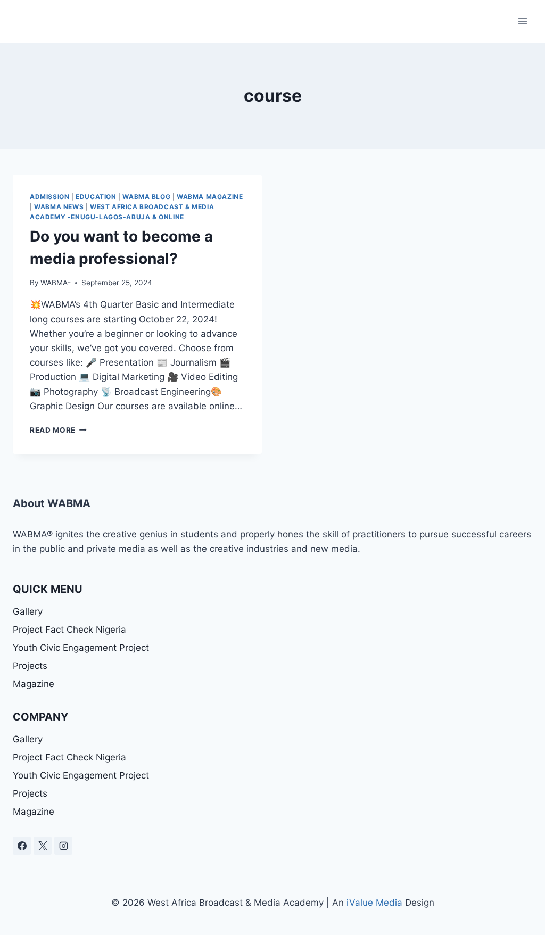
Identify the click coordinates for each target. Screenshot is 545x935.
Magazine (33, 684)
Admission (49, 197)
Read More (58, 430)
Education (96, 197)
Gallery (28, 611)
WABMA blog (146, 197)
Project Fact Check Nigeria (69, 629)
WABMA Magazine (210, 197)
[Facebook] (22, 846)
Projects (30, 665)
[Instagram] (63, 846)
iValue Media (374, 902)
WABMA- (55, 282)
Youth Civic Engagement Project (81, 647)
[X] (43, 846)
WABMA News (59, 207)
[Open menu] (522, 21)
